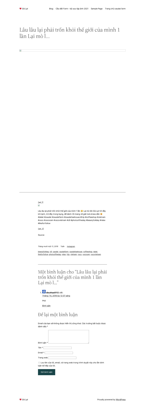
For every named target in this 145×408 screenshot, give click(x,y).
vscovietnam (96, 254)
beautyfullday (43, 252)
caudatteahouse (75, 252)
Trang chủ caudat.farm (115, 9)
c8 (51, 252)
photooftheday (55, 254)
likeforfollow (43, 254)
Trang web (43, 357)
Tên (40, 348)
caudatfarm (63, 252)
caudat (55, 252)
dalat (95, 252)
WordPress (121, 399)
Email (41, 353)
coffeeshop (87, 252)
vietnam (73, 254)
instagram (71, 246)
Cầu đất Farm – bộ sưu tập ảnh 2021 (72, 9)
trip (68, 254)
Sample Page (96, 9)
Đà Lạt (25, 9)
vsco (80, 254)
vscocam (86, 254)
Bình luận (46, 306)
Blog (51, 9)
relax (64, 254)
